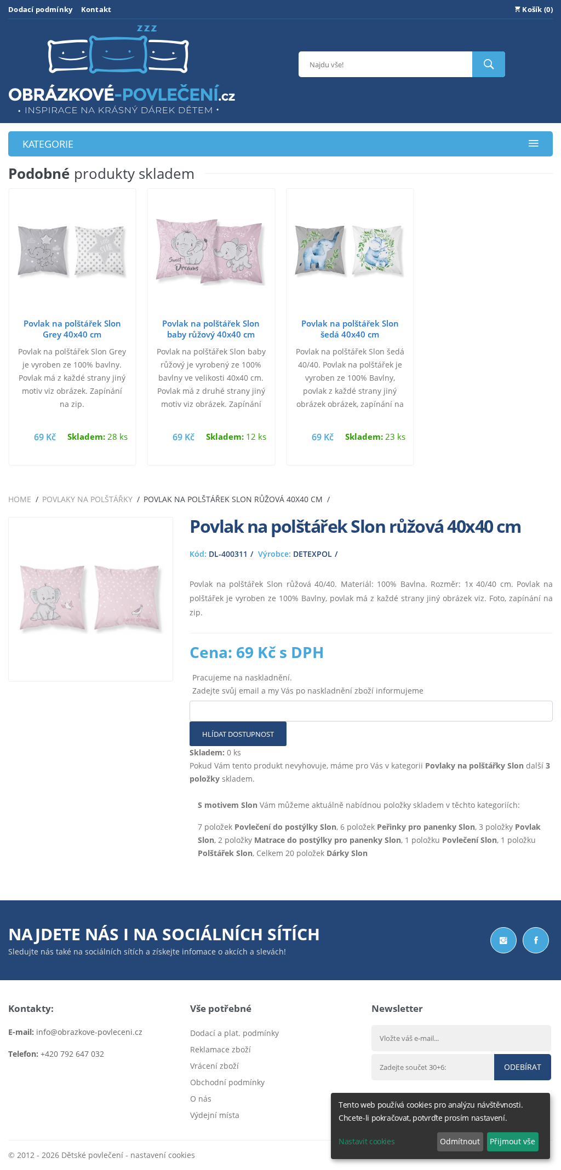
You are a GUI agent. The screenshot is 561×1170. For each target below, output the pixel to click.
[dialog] (440, 1126)
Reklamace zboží (220, 1049)
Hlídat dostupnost (238, 734)
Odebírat (522, 1067)
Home (19, 499)
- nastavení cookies (159, 1155)
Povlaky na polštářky (87, 499)
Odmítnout (460, 1141)
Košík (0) (536, 9)
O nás (200, 1098)
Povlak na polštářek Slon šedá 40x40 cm (350, 329)
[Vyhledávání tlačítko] (488, 64)
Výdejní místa (214, 1115)
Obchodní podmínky (227, 1082)
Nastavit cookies (366, 1141)
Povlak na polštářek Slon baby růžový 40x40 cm (211, 329)
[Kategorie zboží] (533, 144)
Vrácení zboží (214, 1066)
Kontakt (96, 9)
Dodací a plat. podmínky (234, 1033)
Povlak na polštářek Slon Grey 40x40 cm (72, 329)
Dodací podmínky (40, 9)
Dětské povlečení (92, 1155)
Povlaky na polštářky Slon (474, 765)
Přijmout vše (512, 1141)
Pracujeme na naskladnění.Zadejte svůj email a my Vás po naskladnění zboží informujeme (307, 684)
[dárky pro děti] (121, 116)
